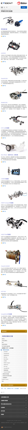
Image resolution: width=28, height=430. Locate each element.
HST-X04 (3, 291)
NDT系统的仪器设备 (6, 346)
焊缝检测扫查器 (6, 349)
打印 (3, 392)
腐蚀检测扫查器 (6, 373)
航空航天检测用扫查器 (7, 375)
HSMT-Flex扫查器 (6, 234)
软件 (3, 381)
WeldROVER (4, 102)
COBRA (5, 360)
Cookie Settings (17, 422)
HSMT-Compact (7, 362)
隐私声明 (7, 422)
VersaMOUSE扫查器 (6, 314)
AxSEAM (3, 53)
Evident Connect (5, 379)
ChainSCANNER (5, 266)
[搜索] (4, 7)
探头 (3, 342)
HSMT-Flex (6, 364)
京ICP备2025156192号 (7, 427)
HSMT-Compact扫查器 (7, 203)
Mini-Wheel (6, 359)
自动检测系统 (4, 344)
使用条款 (3, 422)
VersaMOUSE (6, 368)
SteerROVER (4, 78)
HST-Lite (5, 357)
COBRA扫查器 (5, 179)
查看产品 (4, 36)
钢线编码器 (4, 29)
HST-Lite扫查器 (5, 128)
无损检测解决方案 (7, 336)
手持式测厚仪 (4, 340)
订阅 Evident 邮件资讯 (7, 385)
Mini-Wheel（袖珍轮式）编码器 (9, 155)
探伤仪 (3, 338)
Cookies (11, 422)
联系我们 (24, 7)
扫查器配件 (5, 377)
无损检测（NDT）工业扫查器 (7, 348)
